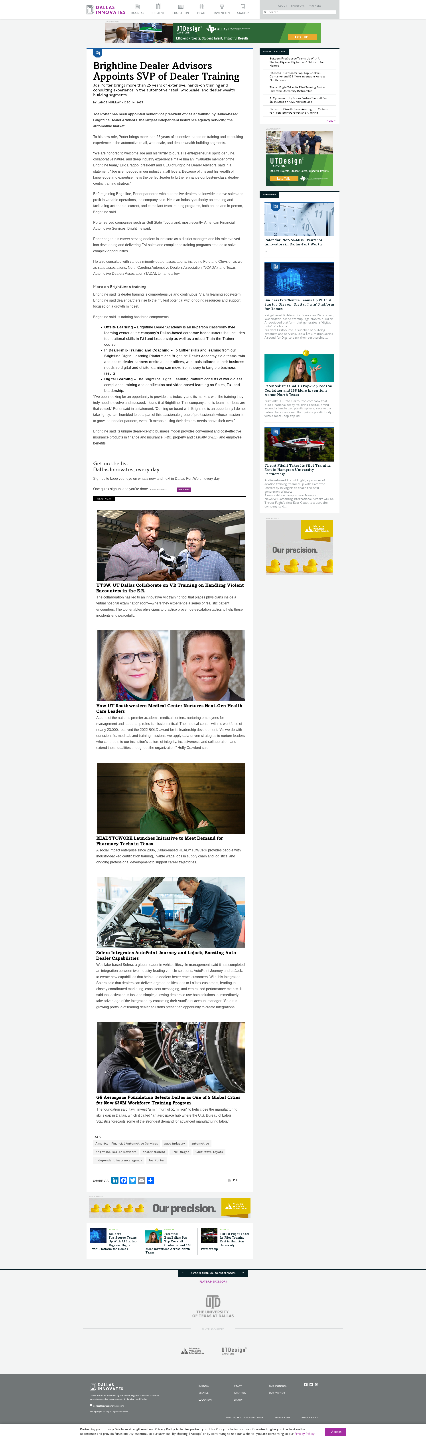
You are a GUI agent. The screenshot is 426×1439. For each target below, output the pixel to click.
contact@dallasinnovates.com (108, 1406)
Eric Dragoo (180, 1152)
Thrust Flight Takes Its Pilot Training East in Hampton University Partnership (225, 1242)
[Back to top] (408, 1410)
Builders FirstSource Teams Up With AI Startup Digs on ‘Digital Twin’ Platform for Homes (113, 1242)
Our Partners (277, 1393)
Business (137, 13)
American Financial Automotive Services (126, 1143)
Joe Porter (156, 1160)
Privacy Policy (310, 1417)
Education (180, 13)
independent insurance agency (118, 1160)
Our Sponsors (277, 1386)
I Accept (335, 1432)
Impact (202, 13)
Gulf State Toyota (209, 1152)
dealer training (154, 1152)
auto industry (174, 1143)
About (282, 6)
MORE (330, 121)
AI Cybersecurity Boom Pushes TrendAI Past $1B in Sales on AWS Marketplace (299, 100)
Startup (243, 13)
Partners (315, 6)
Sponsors (298, 6)
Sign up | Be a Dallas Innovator (244, 1417)
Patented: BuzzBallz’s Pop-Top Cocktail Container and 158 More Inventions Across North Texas (297, 76)
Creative (158, 13)
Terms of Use (282, 1417)
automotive (200, 1143)
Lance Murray (109, 102)
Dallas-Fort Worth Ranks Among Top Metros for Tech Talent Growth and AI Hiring (298, 110)
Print (236, 1180)
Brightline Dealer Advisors (115, 1152)
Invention (222, 13)
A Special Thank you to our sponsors (213, 1273)
